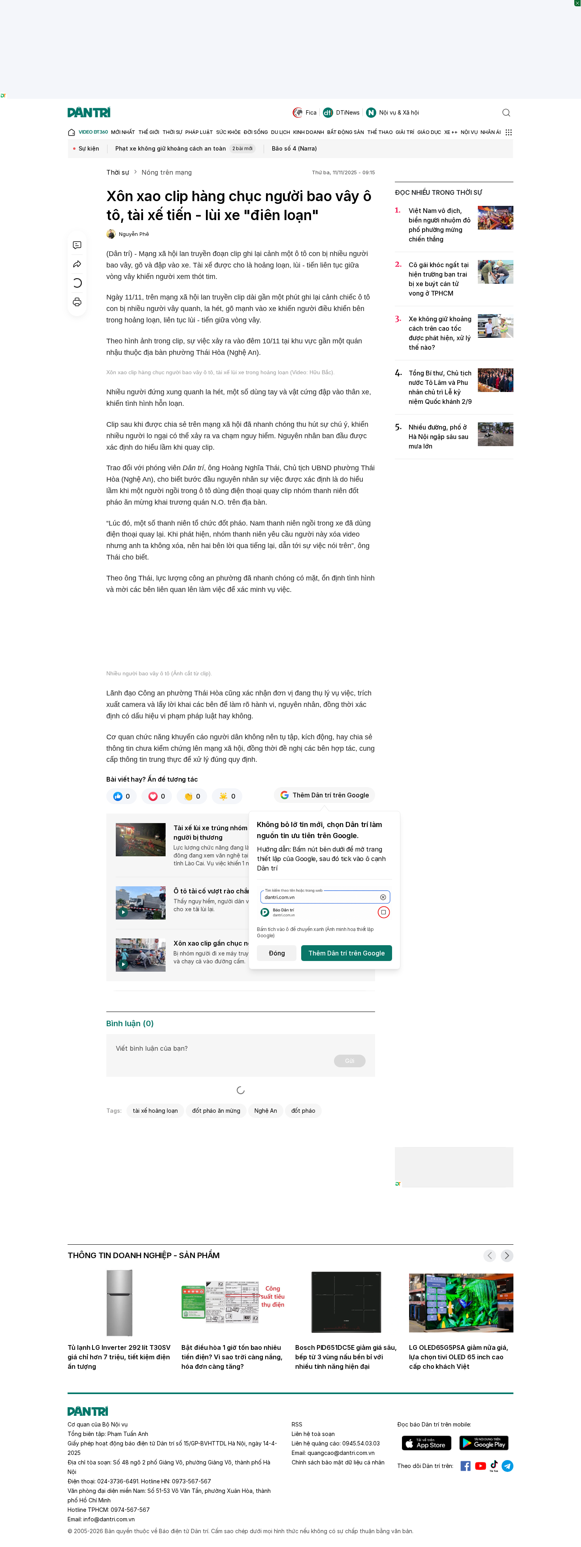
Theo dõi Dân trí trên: (425, 1465)
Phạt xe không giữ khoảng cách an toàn (184, 148)
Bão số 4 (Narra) (294, 148)
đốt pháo (303, 1110)
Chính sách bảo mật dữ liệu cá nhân (338, 1462)
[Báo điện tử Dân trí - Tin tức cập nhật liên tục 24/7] (89, 112)
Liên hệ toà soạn (313, 1433)
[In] (77, 301)
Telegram (507, 1466)
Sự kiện (89, 148)
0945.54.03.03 (361, 1443)
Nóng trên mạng (166, 172)
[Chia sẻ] (77, 263)
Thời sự (117, 172)
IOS (426, 1443)
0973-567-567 (191, 1481)
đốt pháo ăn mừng (216, 1110)
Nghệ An (266, 1110)
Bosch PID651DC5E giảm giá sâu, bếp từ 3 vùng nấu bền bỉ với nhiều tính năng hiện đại (346, 1356)
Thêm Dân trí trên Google (330, 795)
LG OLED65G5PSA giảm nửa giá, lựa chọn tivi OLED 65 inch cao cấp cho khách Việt (458, 1356)
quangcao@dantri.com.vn (341, 1452)
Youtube (481, 1466)
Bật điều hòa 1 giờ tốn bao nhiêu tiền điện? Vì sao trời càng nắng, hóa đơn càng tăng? (232, 1356)
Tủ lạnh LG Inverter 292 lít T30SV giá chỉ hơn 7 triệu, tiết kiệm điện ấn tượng (119, 1356)
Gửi (350, 1060)
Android (484, 1443)
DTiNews (348, 112)
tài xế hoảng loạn (155, 1110)
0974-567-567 (130, 1509)
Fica (311, 112)
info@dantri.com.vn (109, 1519)
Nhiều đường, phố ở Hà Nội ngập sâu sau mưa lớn (438, 436)
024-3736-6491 (117, 1481)
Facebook (466, 1466)
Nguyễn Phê (134, 234)
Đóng (277, 953)
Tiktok (494, 1466)
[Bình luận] (77, 245)
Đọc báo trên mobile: (434, 1424)
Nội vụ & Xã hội (399, 112)
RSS (297, 1424)
